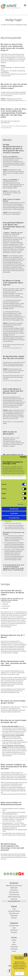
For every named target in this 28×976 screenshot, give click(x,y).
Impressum (14, 899)
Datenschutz (14, 890)
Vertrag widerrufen (14, 901)
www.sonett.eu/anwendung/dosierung (12, 348)
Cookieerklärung (14, 894)
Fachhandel (14, 915)
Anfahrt (14, 944)
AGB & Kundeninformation (14, 885)
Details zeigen (20, 504)
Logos (14, 928)
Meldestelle (14, 888)
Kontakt (14, 940)
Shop (14, 909)
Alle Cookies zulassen (14, 509)
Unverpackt (14, 949)
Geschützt (14, 932)
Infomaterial (14, 930)
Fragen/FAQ (14, 947)
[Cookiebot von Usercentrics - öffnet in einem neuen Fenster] (20, 457)
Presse (14, 951)
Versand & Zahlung (14, 911)
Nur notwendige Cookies (14, 518)
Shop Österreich (14, 913)
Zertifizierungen (14, 925)
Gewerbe (14, 918)
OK (19, 973)
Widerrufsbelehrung (14, 897)
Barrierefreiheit (14, 892)
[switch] (24, 489)
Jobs (14, 942)
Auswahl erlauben (14, 513)
